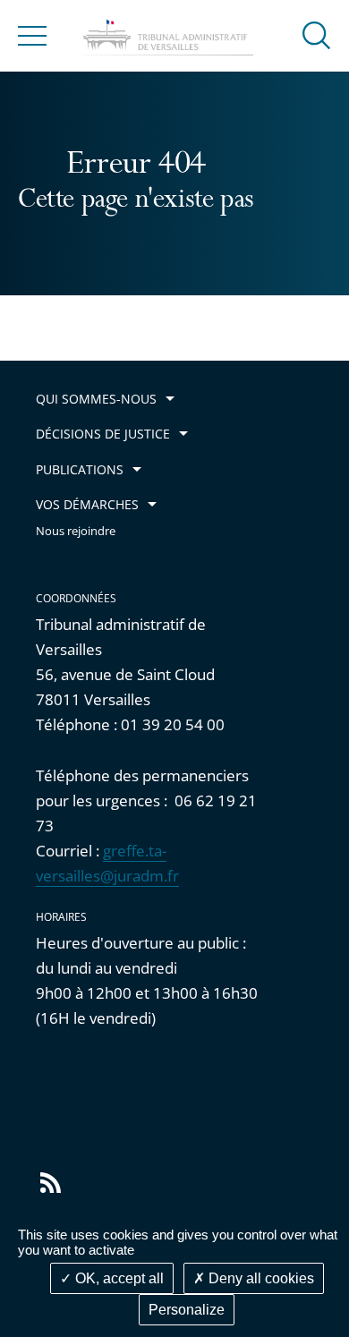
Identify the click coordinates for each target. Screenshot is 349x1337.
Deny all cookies (259, 1278)
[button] (316, 34)
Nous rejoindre (75, 531)
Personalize (187, 1309)
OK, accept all (118, 1278)
